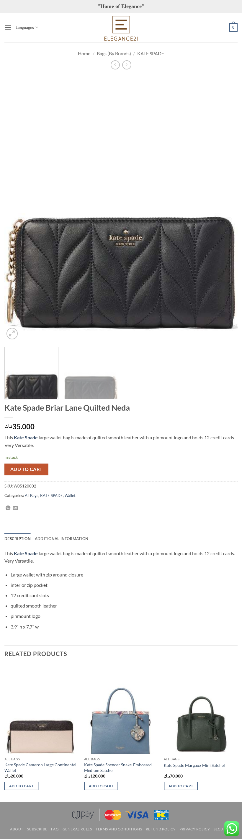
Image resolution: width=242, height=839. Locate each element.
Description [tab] (17, 538)
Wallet (70, 495)
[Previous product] (126, 64)
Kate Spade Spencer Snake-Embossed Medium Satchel (118, 767)
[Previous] (16, 208)
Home (84, 53)
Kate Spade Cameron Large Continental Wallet (40, 767)
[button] (8, 27)
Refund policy (161, 829)
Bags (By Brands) (114, 53)
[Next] (225, 208)
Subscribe (37, 829)
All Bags (31, 495)
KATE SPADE (150, 53)
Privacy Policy (194, 829)
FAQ (55, 829)
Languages (25, 27)
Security (223, 829)
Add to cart (26, 469)
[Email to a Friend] (15, 508)
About (16, 829)
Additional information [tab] (62, 538)
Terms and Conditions (119, 829)
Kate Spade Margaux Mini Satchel (194, 765)
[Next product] (115, 64)
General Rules (77, 829)
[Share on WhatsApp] (8, 508)
